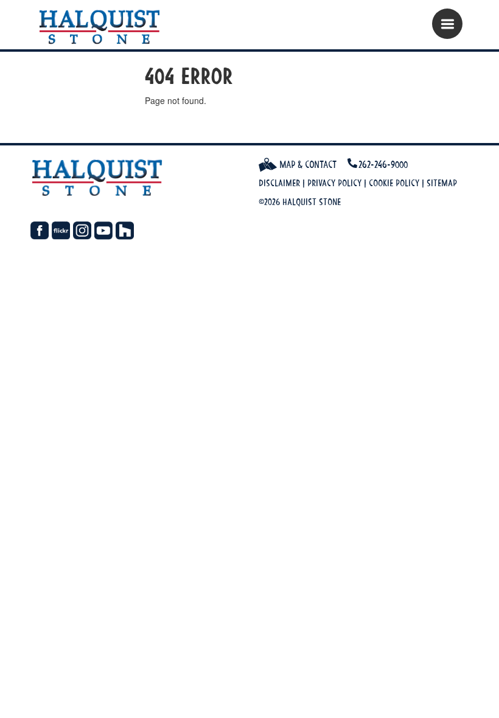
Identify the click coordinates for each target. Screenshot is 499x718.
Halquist (105, 28)
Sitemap (442, 183)
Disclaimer (279, 183)
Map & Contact (307, 164)
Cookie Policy (394, 183)
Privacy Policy (334, 183)
